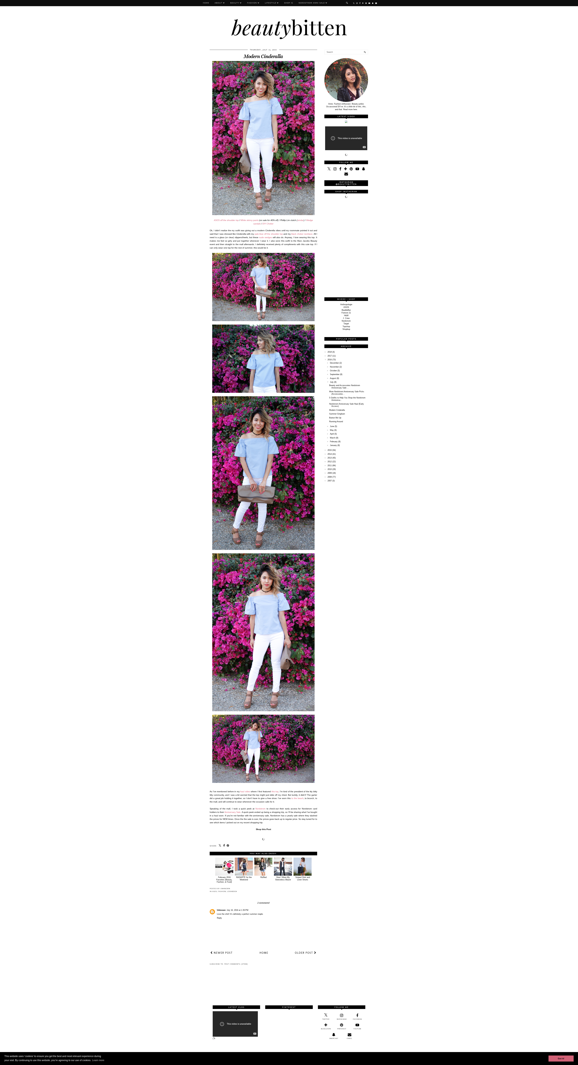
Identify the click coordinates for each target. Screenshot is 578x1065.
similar (300, 220)
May (332, 430)
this (359, 106)
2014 (330, 454)
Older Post (304, 952)
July (332, 382)
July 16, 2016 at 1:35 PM (237, 910)
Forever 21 (346, 313)
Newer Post (223, 952)
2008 (330, 477)
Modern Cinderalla (337, 410)
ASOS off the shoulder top (226, 220)
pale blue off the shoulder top (269, 234)
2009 (330, 473)
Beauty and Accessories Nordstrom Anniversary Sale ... (344, 386)
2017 (330, 356)
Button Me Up (335, 418)
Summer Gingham (337, 414)
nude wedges (265, 237)
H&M (346, 315)
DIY (339, 106)
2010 (330, 469)
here (355, 109)
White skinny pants (249, 220)
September (334, 374)
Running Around (336, 421)
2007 (330, 481)
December (334, 363)
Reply (219, 918)
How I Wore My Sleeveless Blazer (283, 878)
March (332, 438)
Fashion (252, 3)
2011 (330, 465)
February (334, 441)
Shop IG (288, 3)
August (333, 378)
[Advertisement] (347, 248)
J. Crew (346, 318)
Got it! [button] (561, 1058)
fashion (222, 891)
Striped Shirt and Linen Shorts (302, 878)
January (333, 445)
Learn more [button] (98, 1060)
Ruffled (263, 877)
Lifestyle (270, 3)
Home (206, 3)
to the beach (297, 798)
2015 (330, 450)
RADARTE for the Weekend (244, 878)
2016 (330, 359)
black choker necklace (301, 234)
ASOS (214, 891)
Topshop (346, 326)
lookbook (232, 891)
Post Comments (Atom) (236, 964)
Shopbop (346, 329)
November (334, 367)
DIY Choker (268, 223)
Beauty (234, 3)
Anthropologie (346, 304)
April (332, 434)
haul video (245, 791)
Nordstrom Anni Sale (312, 3)
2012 (330, 461)
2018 (330, 352)
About (218, 3)
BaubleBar (346, 310)
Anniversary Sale (232, 812)
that (340, 109)
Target (346, 323)
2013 (330, 458)
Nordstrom (260, 808)
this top (275, 791)
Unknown (221, 910)
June (332, 426)
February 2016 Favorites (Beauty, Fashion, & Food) (224, 879)
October (333, 370)
